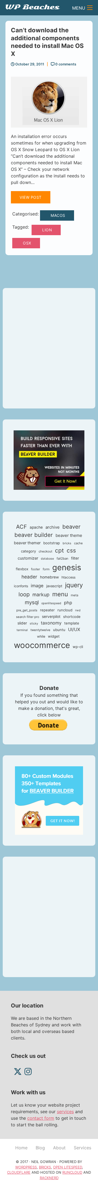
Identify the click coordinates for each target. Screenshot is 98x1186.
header (29, 577)
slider (22, 623)
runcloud (64, 610)
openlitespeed (51, 603)
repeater (47, 610)
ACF (21, 526)
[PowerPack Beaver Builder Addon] (49, 800)
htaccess (68, 577)
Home (21, 1147)
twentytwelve (40, 630)
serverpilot (51, 616)
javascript (54, 586)
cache (78, 543)
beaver (71, 526)
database (47, 558)
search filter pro (27, 617)
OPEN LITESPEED (67, 1167)
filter (75, 558)
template (71, 623)
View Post (31, 197)
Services (82, 1147)
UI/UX (74, 629)
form (46, 569)
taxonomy (51, 623)
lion (47, 230)
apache (36, 527)
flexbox (22, 569)
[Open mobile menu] (90, 7)
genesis (66, 567)
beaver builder (33, 534)
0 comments (65, 64)
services (65, 1111)
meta (74, 595)
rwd (78, 610)
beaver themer (27, 542)
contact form (40, 1118)
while (41, 636)
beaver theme (69, 535)
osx (27, 243)
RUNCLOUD (72, 1172)
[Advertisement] (49, 348)
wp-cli (78, 646)
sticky (34, 623)
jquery (74, 585)
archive (52, 527)
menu (60, 594)
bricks (67, 543)
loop (24, 594)
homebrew (49, 577)
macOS (58, 215)
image (37, 585)
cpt (59, 550)
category (28, 551)
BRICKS (45, 1167)
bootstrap (51, 543)
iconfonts (21, 586)
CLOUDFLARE (18, 1172)
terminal (22, 630)
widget (54, 636)
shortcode (72, 616)
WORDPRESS (26, 1167)
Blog (40, 1147)
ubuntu (59, 629)
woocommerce (42, 645)
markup (41, 594)
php (68, 602)
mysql (32, 602)
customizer (28, 558)
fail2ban (62, 558)
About (59, 1147)
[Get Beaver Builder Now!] (49, 459)
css (71, 550)
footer (35, 569)
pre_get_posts (26, 610)
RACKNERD (49, 1178)
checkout (45, 551)
